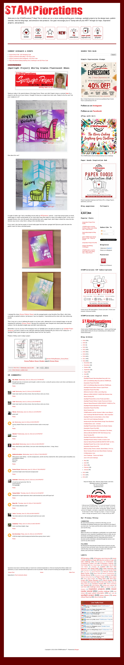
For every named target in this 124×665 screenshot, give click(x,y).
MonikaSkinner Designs (100, 575)
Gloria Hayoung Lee (85, 570)
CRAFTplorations (99, 561)
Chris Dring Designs (95, 565)
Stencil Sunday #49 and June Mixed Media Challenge (98, 451)
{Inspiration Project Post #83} (91, 383)
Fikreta (14, 412)
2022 (84, 347)
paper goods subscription (96, 593)
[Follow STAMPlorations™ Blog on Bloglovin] (106, 248)
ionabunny (15, 523)
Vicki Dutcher (95, 585)
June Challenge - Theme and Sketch (93, 455)
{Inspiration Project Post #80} (91, 428)
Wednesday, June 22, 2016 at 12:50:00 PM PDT (28, 391)
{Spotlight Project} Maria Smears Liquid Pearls (96, 387)
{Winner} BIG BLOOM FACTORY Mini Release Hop (97, 433)
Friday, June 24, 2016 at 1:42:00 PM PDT (31, 534)
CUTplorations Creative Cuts (89, 563)
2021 (84, 349)
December (87, 363)
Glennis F (15, 434)
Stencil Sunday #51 (89, 410)
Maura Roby (97, 573)
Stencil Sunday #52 (89, 396)
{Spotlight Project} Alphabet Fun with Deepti (95, 405)
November (87, 365)
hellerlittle (15, 479)
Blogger (77, 649)
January (86, 469)
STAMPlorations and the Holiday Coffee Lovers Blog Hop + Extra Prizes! (89, 228)
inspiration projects (97, 589)
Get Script (91, 639)
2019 (84, 354)
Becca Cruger (92, 560)
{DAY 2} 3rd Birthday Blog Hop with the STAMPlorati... (98, 380)
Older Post (72, 572)
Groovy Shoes (54, 361)
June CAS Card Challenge (91, 457)
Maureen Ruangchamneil (108, 573)
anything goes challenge (108, 585)
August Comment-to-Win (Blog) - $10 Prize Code (22, 56)
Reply (14, 386)
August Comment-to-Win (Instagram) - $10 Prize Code (23, 58)
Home (41, 572)
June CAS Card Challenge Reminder (93, 419)
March (86, 465)
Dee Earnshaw (16, 534)
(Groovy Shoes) (26, 323)
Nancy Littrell (110, 575)
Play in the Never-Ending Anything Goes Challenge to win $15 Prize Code (28, 60)
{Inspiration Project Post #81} (91, 408)
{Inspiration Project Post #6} (89, 242)
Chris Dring (84, 565)
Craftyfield (102, 566)
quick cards (111, 593)
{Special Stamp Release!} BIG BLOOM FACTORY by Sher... (99, 442)
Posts (103, 231)
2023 (84, 345)
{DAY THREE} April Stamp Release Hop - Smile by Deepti (89, 238)
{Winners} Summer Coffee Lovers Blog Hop (95, 392)
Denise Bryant (16, 469)
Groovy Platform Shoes (31, 361)
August (86, 372)
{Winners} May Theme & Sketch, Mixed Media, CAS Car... (99, 448)
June (85, 376)
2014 (84, 474)
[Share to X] (44, 368)
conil (13, 391)
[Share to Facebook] (46, 368)
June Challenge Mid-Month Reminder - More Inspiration (98, 414)
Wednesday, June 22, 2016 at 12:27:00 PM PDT (31, 379)
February (86, 467)
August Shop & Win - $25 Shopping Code (20, 54)
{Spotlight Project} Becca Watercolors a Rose (95, 437)
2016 (84, 361)
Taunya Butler (16, 493)
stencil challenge (98, 597)
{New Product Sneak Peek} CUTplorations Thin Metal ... (98, 430)
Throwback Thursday (97, 583)
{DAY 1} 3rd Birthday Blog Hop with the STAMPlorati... (98, 385)
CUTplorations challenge (106, 563)
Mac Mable (15, 379)
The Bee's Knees (103, 582)
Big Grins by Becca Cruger (107, 560)
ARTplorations (44, 215)
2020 (84, 351)
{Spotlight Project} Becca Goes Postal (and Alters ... (97, 399)
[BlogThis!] (42, 368)
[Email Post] (37, 367)
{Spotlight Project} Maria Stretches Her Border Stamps (98, 426)
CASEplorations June (89, 453)
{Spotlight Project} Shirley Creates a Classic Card (97, 439)
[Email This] (41, 368)
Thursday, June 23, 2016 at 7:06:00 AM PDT (29, 503)
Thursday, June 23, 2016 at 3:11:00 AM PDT (32, 493)
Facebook (97, 111)
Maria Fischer (85, 573)
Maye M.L (15, 503)
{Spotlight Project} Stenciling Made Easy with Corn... (97, 378)
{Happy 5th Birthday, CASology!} (87, 246)
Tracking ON (102, 639)
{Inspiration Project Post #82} (91, 389)
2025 (84, 342)
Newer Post (11, 572)
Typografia (86, 585)
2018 (84, 356)
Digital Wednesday (108, 568)
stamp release (104, 595)
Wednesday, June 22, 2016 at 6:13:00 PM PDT (30, 434)
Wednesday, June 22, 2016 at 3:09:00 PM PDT (27, 422)
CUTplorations (109, 561)
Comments (105, 234)
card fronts (84, 587)
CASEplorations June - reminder (92, 423)
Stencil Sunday (107, 580)
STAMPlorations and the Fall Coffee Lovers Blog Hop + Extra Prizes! (88, 251)
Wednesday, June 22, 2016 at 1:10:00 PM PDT (29, 412)
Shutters (42, 361)
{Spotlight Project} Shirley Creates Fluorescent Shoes (98, 401)
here (67, 93)
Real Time (96, 639)
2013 (84, 477)
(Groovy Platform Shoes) (27, 314)
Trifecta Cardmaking (111, 583)
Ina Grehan (105, 570)
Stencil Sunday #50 (89, 435)
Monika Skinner (85, 575)
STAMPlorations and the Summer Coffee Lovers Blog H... (99, 412)
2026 (84, 340)
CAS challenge (85, 561)
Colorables (93, 566)
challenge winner (95, 587)
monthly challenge (104, 591)
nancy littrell (15, 444)
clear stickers (107, 586)
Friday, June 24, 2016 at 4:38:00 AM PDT (29, 523)
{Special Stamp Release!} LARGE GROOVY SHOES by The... (100, 403)
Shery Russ (102, 578)
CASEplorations (106, 629)
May (85, 460)
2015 (84, 472)
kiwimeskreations (17, 454)
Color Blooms (84, 566)
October (86, 367)
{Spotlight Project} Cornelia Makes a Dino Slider (96, 417)
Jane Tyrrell (113, 570)
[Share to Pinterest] (48, 368)
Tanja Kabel (93, 582)
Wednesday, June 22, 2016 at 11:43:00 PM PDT (30, 479)
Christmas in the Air (108, 565)
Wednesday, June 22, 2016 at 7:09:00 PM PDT (35, 454)
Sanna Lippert (112, 577)
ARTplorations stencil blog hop (102, 558)
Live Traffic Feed (97, 602)
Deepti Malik (95, 568)
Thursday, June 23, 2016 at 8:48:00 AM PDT (27, 513)
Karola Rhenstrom (96, 571)
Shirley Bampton (16, 370)
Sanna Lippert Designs (89, 578)
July (85, 374)
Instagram (97, 106)
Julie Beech (86, 571)
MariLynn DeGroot (108, 571)
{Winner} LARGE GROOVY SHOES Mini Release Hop (98, 394)
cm (13, 422)
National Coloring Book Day (87, 577)
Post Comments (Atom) (21, 575)
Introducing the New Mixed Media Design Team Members (99, 421)
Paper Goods (100, 577)
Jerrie (14, 513)
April (85, 463)
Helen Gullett (96, 570)
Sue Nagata (84, 582)
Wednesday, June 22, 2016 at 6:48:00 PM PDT (32, 444)
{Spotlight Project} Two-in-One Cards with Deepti (96, 444)
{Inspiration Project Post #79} (91, 446)
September (87, 369)
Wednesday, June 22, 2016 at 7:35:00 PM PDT (33, 469)
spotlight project (24, 370)
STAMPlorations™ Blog (87, 610)
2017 (84, 358)
